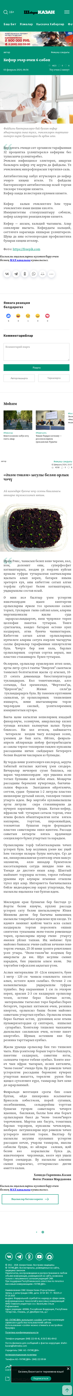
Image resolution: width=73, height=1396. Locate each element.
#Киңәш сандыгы (60, 52)
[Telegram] (15, 273)
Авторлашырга (19, 378)
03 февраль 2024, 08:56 (16, 69)
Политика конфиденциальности (21, 1332)
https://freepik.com (26, 249)
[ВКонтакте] (7, 273)
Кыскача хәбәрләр (50, 24)
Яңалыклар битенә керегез (27, 1199)
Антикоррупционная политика (20, 1355)
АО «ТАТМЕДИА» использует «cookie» (24, 1320)
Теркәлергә (54, 378)
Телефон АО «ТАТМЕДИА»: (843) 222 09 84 (25, 1359)
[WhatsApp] (33, 273)
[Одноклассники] (24, 273)
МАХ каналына (20, 260)
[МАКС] (49, 1256)
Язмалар (26, 24)
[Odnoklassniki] (29, 1256)
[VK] (9, 1256)
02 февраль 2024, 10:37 (62, 464)
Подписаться (40, 1378)
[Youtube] (39, 1256)
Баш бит (10, 24)
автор (7, 52)
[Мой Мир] (42, 273)
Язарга (37, 367)
